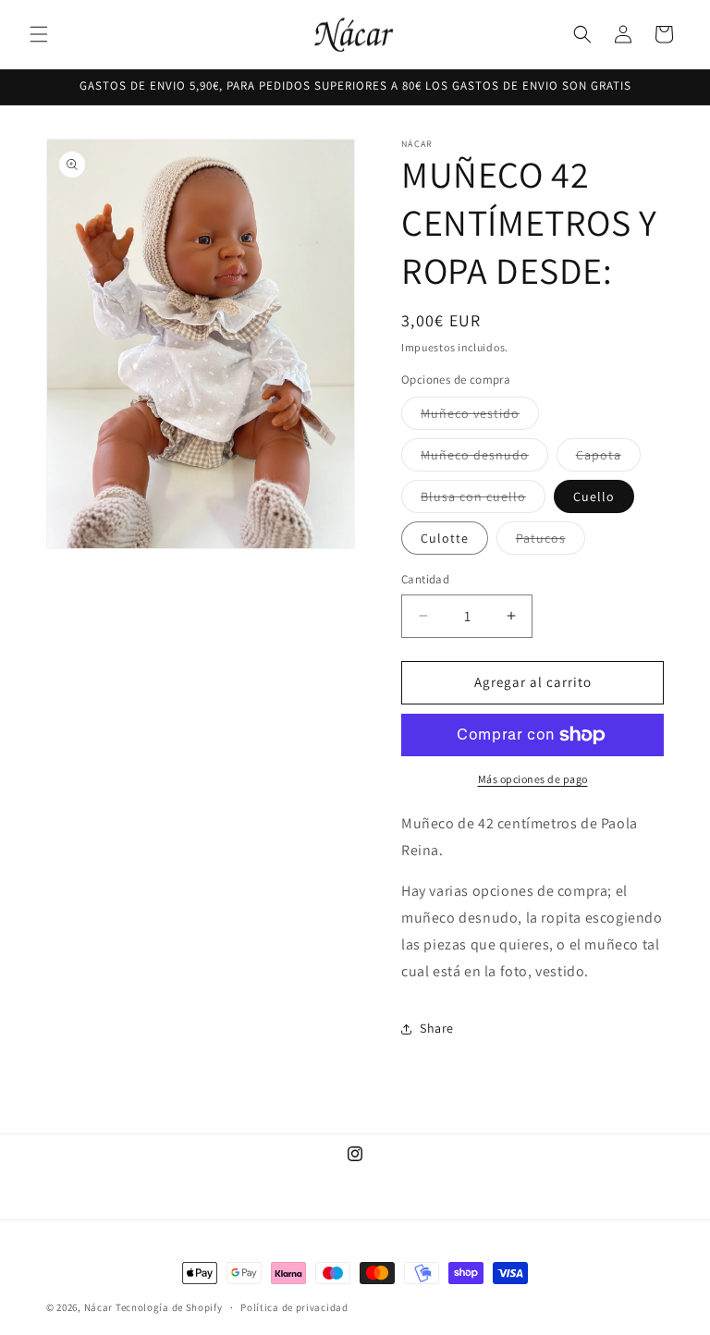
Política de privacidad (294, 1307)
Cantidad (425, 579)
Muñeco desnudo (484, 459)
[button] (38, 34)
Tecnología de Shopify (169, 1307)
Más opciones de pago (533, 779)
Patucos (550, 542)
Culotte (445, 538)
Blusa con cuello (483, 500)
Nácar (100, 1307)
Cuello (594, 496)
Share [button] (437, 1028)
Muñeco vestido (480, 417)
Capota (608, 459)
